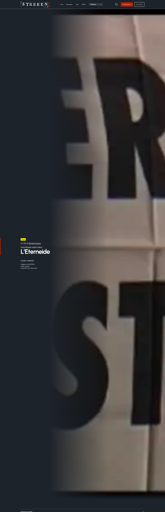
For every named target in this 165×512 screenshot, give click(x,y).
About (84, 4)
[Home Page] (35, 4)
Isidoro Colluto (37, 247)
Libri (77, 4)
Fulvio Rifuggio (26, 247)
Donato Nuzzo (35, 243)
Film (61, 4)
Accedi (23, 260)
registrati (30, 260)
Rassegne (69, 4)
